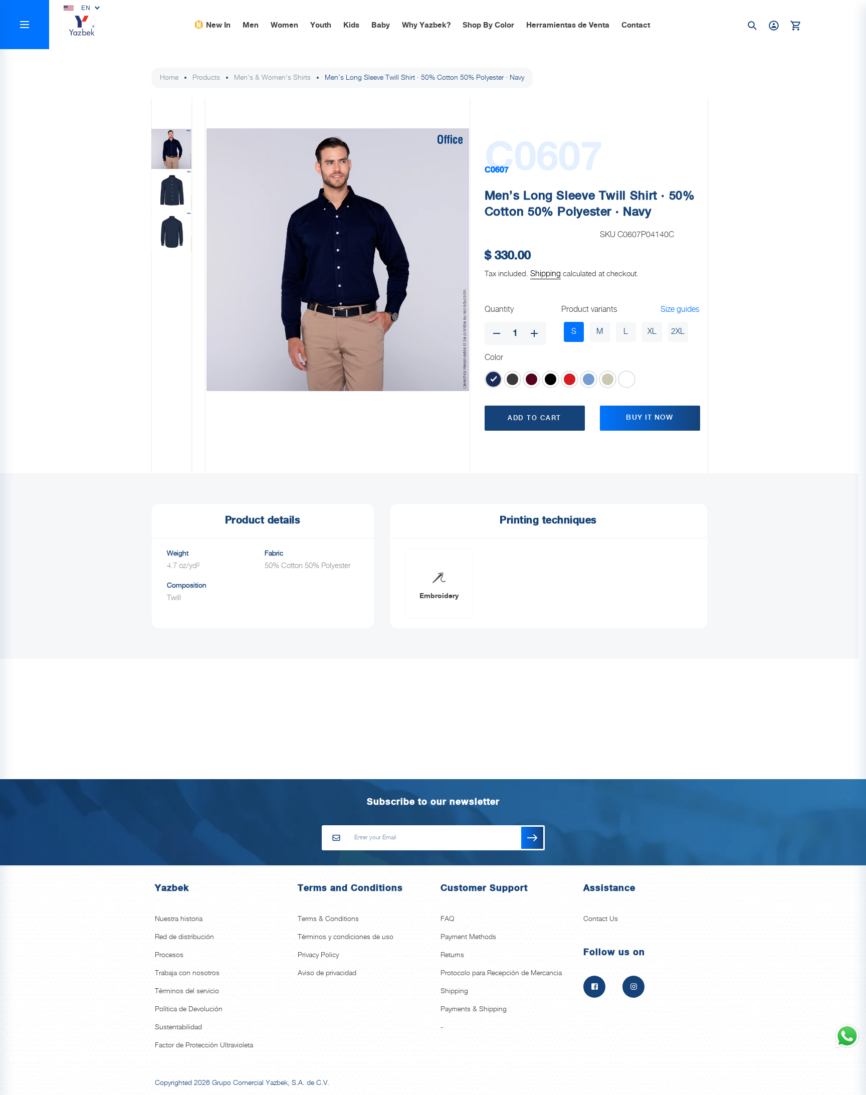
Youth (320, 26)
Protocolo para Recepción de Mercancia (501, 973)
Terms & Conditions (328, 919)
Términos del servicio (187, 991)
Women (284, 26)
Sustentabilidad (178, 1027)
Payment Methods (468, 937)
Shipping (545, 274)
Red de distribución (184, 937)
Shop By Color (488, 26)
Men (251, 26)
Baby (380, 26)
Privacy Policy (318, 955)
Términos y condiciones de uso (345, 937)
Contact (635, 26)
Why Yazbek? (426, 26)
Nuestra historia (178, 919)
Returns (452, 955)
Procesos (169, 955)
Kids (351, 26)
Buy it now (649, 417)
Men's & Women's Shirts (272, 77)
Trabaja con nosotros (187, 973)
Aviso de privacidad (327, 973)
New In (218, 26)
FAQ (447, 919)
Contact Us (600, 919)
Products (206, 77)
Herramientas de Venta (567, 26)
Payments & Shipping (474, 1009)
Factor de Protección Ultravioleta (204, 1045)
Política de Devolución (189, 1009)
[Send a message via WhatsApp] (847, 1036)
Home (169, 77)
